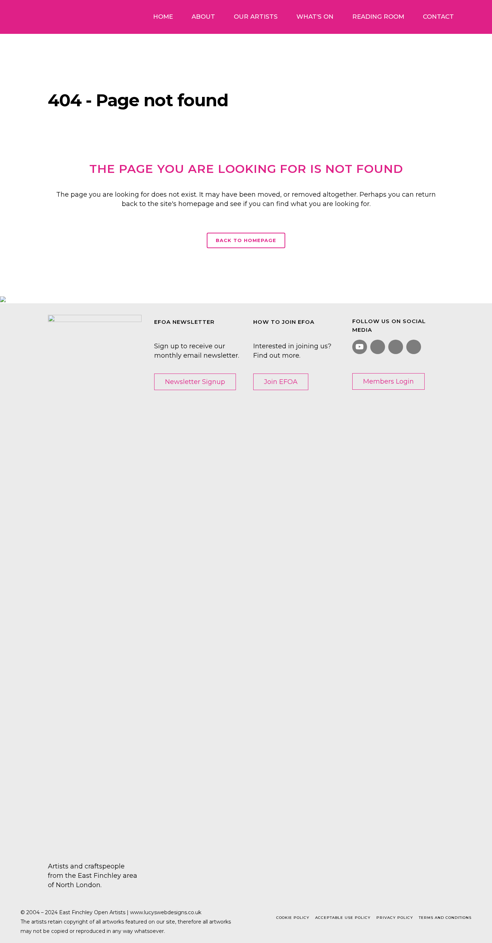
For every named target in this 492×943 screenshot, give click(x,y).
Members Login (388, 381)
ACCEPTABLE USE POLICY (343, 917)
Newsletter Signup (195, 382)
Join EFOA (281, 382)
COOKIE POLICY (292, 917)
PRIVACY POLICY (394, 917)
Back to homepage (246, 240)
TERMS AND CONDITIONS (445, 917)
